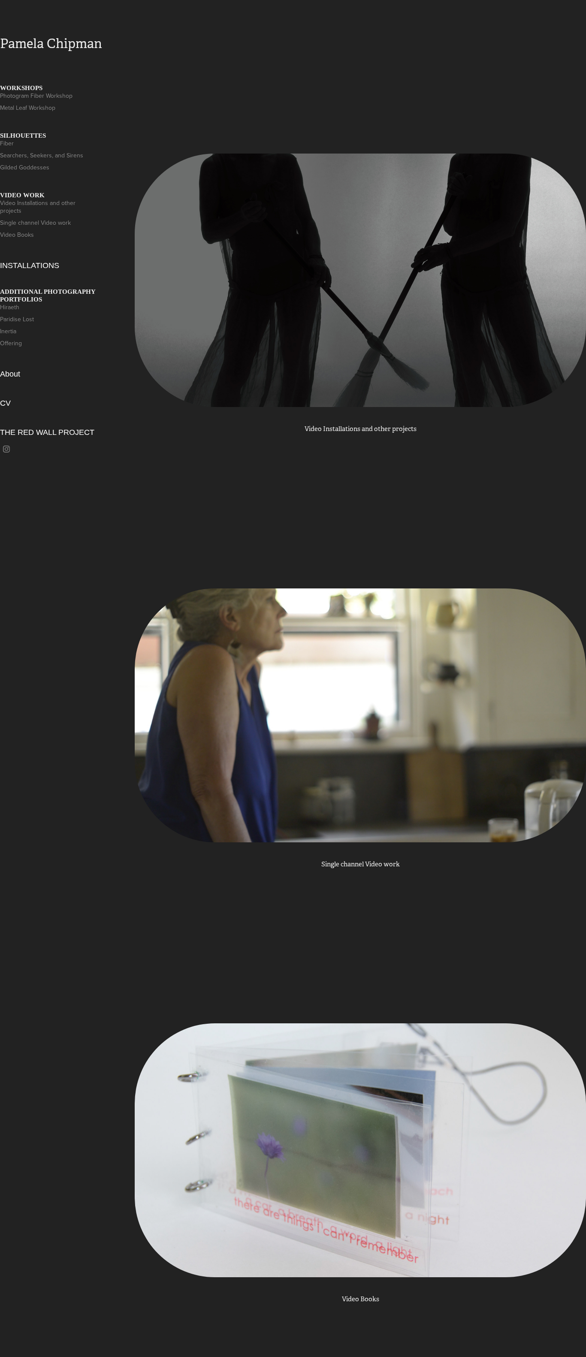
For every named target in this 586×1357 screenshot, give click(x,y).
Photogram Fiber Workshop (36, 95)
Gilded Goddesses (24, 167)
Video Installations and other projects (38, 207)
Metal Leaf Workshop (27, 107)
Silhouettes (23, 135)
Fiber (7, 143)
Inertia (8, 331)
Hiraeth (9, 307)
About (10, 374)
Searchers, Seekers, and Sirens (41, 155)
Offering (11, 343)
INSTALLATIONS (29, 265)
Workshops (21, 87)
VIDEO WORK (22, 195)
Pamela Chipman (51, 44)
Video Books (17, 234)
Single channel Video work (35, 222)
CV (5, 403)
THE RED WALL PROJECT (47, 432)
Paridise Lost (17, 319)
